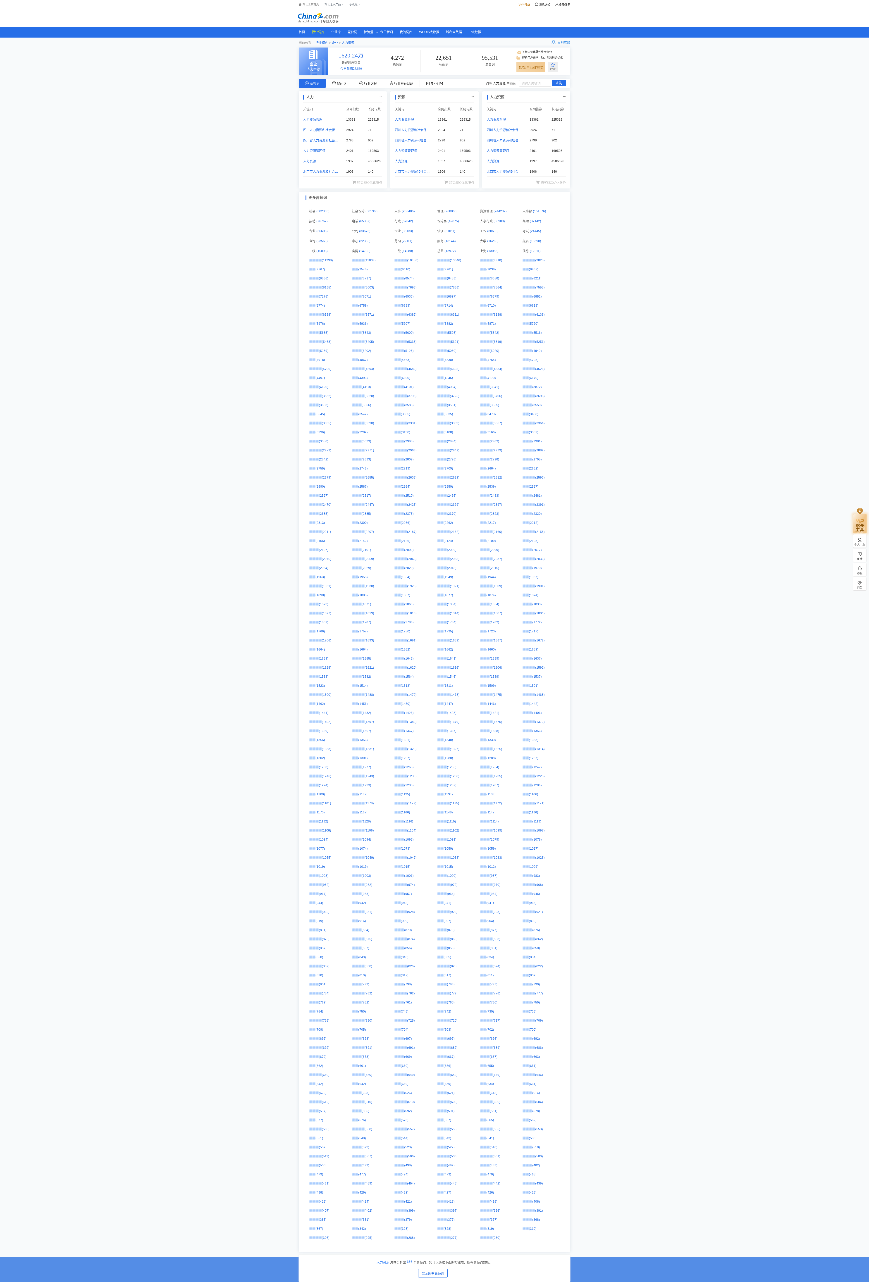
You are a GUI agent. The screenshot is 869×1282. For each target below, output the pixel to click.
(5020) (494, 351)
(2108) (533, 541)
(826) (411, 966)
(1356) (537, 731)
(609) (454, 1102)
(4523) (540, 369)
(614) (536, 1093)
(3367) (497, 423)
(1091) (451, 839)
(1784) (451, 622)
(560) (325, 1129)
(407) (325, 1210)
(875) (325, 939)
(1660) (491, 649)
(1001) (409, 875)
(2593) (540, 477)
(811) (490, 975)
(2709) (448, 468)
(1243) (369, 776)
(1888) (363, 595)
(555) (454, 1129)
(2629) (454, 477)
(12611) (535, 251)
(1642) (409, 658)
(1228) (540, 776)
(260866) (451, 211)
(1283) (323, 767)
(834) (490, 957)
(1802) (323, 622)
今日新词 (386, 32)
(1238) (454, 776)
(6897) (451, 296)
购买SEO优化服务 (369, 182)
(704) (404, 1029)
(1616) (454, 667)
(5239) (323, 351)
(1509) (491, 685)
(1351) (405, 740)
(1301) (363, 758)
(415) (493, 1201)
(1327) (454, 749)
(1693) (369, 640)
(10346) (455, 260)
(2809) (409, 459)
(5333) (412, 341)
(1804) (540, 613)
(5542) (494, 332)
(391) (539, 1210)
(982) (325, 884)
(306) (325, 1237)
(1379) (454, 722)
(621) (451, 1093)
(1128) (366, 821)
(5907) (405, 323)
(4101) (409, 387)
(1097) (540, 830)
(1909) (497, 586)
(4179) (491, 378)
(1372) (540, 722)
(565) (490, 1120)
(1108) (326, 830)
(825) (454, 966)
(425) (323, 1201)
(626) (408, 1093)
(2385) (323, 513)
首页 (302, 32)
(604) (539, 1102)
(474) (404, 1174)
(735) (325, 1020)
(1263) (409, 767)
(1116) (408, 821)
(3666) (366, 405)
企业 (335, 43)
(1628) (326, 667)
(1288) (448, 758)
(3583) (409, 405)
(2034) (323, 568)
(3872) (537, 387)
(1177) (411, 803)
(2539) (491, 486)
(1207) (451, 785)
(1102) (454, 830)
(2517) (366, 495)
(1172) (497, 803)
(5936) (363, 323)
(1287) (533, 758)
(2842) (323, 459)
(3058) (323, 441)
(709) (539, 1020)
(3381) (412, 423)
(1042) (412, 857)
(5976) (320, 323)
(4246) (448, 378)
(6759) (363, 305)
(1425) (409, 713)
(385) (323, 1219)
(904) (490, 921)
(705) (362, 1029)
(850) (536, 948)
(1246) (326, 776)
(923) (496, 912)
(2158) (540, 532)
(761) (408, 1002)
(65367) (364, 221)
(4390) (405, 378)
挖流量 (368, 32)
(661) (362, 1066)
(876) (536, 930)
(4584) (497, 369)
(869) (454, 939)
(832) (325, 966)
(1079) (494, 839)
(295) (368, 1237)
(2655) (369, 477)
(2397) (497, 504)
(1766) (320, 631)
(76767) (322, 221)
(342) (362, 1228)
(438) (319, 1192)
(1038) (454, 857)
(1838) (537, 604)
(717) (496, 1020)
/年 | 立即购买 (531, 66)
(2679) (326, 477)
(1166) (405, 812)
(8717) (366, 278)
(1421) (494, 713)
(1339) (491, 740)
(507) (368, 1156)
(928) (411, 912)
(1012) (491, 866)
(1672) (540, 640)
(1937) (533, 577)
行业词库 (318, 32)
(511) (325, 1156)
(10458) (412, 260)
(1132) (323, 821)
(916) (362, 921)
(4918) (320, 360)
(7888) (454, 287)
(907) (447, 921)
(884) (365, 930)
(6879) (494, 296)
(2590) (320, 486)
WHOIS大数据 (429, 32)
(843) (404, 957)
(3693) (323, 405)
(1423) (451, 713)
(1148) (448, 812)
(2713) (405, 468)
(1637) (537, 658)
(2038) (454, 559)
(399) (411, 1210)
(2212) (533, 522)
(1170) (320, 812)
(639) (404, 1084)
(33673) (364, 231)
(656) (447, 1066)
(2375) (409, 513)
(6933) (409, 296)
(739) (490, 1011)
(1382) (412, 722)
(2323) (494, 513)
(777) (539, 993)
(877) (493, 930)
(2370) (451, 513)
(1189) (491, 794)
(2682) (533, 468)
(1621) (369, 667)
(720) (454, 1020)
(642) (319, 1084)
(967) (323, 894)
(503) (454, 1156)
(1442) (533, 703)
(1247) (537, 767)
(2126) (405, 541)
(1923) (412, 586)
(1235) (497, 776)
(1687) (497, 640)
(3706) (497, 396)
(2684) (491, 468)
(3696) (540, 396)
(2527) (323, 495)
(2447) (369, 504)
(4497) (320, 378)
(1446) (491, 703)
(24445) (535, 231)
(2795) (537, 459)
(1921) (454, 586)
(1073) (405, 848)
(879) (408, 930)
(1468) (540, 694)
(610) (368, 1102)
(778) (496, 993)
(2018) (451, 568)
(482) (536, 1165)
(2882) (540, 450)
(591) (451, 1111)
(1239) (412, 776)
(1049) (369, 857)
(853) (451, 948)
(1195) (405, 794)
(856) (408, 948)
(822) (539, 966)
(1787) (366, 622)
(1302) (320, 758)
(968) (539, 884)
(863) (496, 939)
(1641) (451, 658)
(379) (408, 1219)
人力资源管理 (312, 119)
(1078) (537, 839)
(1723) (491, 631)
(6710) (491, 305)
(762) (365, 1002)
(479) (319, 1174)
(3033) (366, 441)
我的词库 (406, 32)
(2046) (412, 559)
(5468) (326, 341)
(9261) (448, 269)
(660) (404, 1066)
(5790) (533, 323)
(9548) (363, 269)
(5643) (366, 332)
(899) (533, 921)
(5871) (491, 323)
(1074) (363, 848)
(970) (496, 884)
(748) (404, 1011)
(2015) (494, 568)
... (381, 96)
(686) (539, 1047)
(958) (365, 894)
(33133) (407, 231)
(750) (362, 1011)
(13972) (450, 251)
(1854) (451, 604)
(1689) (454, 640)
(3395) (326, 423)
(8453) (451, 278)
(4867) (363, 360)
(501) (496, 1156)
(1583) (323, 676)
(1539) (494, 676)
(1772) (537, 622)
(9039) (491, 269)
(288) (411, 1237)
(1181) (326, 803)
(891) (323, 930)
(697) (408, 1038)
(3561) (451, 405)
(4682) (412, 369)
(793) (493, 984)
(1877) (448, 595)
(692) (536, 1038)
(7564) (497, 287)
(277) (454, 1237)
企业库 (336, 32)
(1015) (405, 866)
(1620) (412, 667)
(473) (447, 1174)
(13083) (493, 251)
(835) (447, 957)
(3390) (369, 423)
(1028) (540, 857)
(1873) (323, 604)
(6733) (405, 305)
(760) (451, 1002)
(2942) (454, 450)
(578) (536, 1111)
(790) (536, 984)
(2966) (412, 450)
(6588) (326, 314)
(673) (365, 1056)
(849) (362, 957)
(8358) (494, 278)
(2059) (369, 559)
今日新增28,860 (351, 68)
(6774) (320, 305)
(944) (319, 903)
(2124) (448, 541)
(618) (493, 1093)
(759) (536, 1002)
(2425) (412, 504)
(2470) (326, 504)
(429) (362, 1192)
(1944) (491, 577)
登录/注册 (564, 4)
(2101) (366, 550)
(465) (533, 1174)
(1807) (497, 613)
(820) (319, 975)
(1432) (366, 713)
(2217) (491, 522)
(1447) (448, 703)
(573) (404, 1120)
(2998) (409, 441)
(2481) (537, 495)
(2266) (405, 522)
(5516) (537, 332)
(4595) (454, 369)
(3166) (491, 432)
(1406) (537, 713)
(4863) (405, 360)
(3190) (405, 432)
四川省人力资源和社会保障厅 (320, 140)
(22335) (364, 241)
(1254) (494, 767)
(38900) (499, 221)
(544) (404, 1138)
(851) (493, 948)
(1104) (411, 830)
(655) (490, 1066)
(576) (362, 1120)
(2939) (497, 450)
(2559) (448, 486)
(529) (365, 1147)
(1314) (540, 749)
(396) (496, 1210)
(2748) (363, 468)
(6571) (369, 314)
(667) (451, 1056)
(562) (533, 1120)
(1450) (405, 703)
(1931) (326, 586)
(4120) (323, 387)
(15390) (535, 241)
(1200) (320, 794)
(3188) (448, 432)
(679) (323, 1056)
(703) (447, 1029)
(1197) (363, 794)
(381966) (372, 211)
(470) (490, 1174)
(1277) (366, 767)
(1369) (323, 731)
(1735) (448, 631)
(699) (323, 1038)
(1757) (363, 631)
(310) (533, 1228)
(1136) (533, 812)
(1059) (448, 848)
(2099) (409, 550)
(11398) (327, 260)
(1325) (497, 749)
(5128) (409, 351)
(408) (536, 1201)
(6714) (448, 305)
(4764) (491, 360)
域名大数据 (454, 32)
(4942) (537, 351)
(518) (493, 1147)
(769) (323, 1002)
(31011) (449, 231)
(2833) (366, 459)
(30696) (493, 231)
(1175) (454, 803)
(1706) (326, 640)
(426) (490, 1192)
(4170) (533, 378)
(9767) (320, 269)
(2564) (405, 486)
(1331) (369, 749)
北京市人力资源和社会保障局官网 (320, 172)
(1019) (320, 866)
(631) (533, 1084)
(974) (411, 884)
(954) (451, 894)
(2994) (451, 441)
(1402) (326, 722)
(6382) (412, 314)
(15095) (322, 251)
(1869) (409, 604)
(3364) (540, 423)
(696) (493, 1038)
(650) (325, 1075)
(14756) (364, 251)
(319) (490, 1228)
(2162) (454, 532)
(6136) (540, 314)
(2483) (494, 495)
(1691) (412, 640)
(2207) (369, 532)
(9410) (405, 269)
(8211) (537, 278)
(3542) (363, 414)
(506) (411, 1156)
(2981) (537, 441)
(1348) (448, 740)
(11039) (370, 260)
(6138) (497, 314)
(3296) (320, 432)
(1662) (405, 649)
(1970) (537, 568)
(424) (365, 1201)
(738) (533, 1011)
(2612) (497, 477)
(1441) (323, 713)
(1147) (491, 812)
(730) (368, 1020)
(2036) (540, 559)
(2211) (326, 532)
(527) (451, 1147)
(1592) (540, 667)
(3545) (320, 414)
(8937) (533, 269)
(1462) (320, 703)
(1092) (409, 839)
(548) (362, 1138)
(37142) (535, 221)
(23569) (322, 241)
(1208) (409, 785)
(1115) (451, 821)
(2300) (363, 522)
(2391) (540, 504)
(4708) (533, 360)
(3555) (494, 405)
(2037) (497, 559)
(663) (536, 1056)
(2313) (320, 522)
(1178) (369, 803)
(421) (408, 1201)
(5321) (454, 341)
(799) (365, 984)
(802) (533, 975)
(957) (408, 894)
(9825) (540, 260)
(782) (368, 993)
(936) (533, 903)
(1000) (451, 875)
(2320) (537, 513)
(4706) (326, 369)
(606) (496, 1102)
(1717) (533, 631)
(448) (454, 1183)
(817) (404, 975)
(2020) (409, 568)
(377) (451, 1219)
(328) (404, 1228)
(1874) (491, 595)
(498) (408, 1165)
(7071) (366, 296)
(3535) (405, 414)
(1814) (454, 613)
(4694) (369, 369)
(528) (408, 1147)
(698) (365, 1038)
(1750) (405, 631)
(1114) (494, 821)
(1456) (363, 703)
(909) (404, 921)
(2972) (326, 450)
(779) (454, 993)
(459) (368, 1183)
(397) (454, 1210)
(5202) (366, 351)
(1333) (533, 740)
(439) (539, 1183)
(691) (368, 1047)
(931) (368, 912)
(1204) (537, 785)
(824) (496, 966)
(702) (490, 1029)
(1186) (533, 794)
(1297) (405, 758)
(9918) (497, 260)
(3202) (363, 432)
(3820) (369, 396)
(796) (451, 984)
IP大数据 (475, 32)
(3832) (326, 396)
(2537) (533, 486)
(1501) (533, 685)
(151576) (539, 211)
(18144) (450, 241)
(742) (447, 1011)
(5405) (369, 341)
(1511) (448, 685)
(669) (408, 1056)
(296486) (408, 211)
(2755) (320, 468)
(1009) (533, 866)
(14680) (407, 251)
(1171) (539, 803)
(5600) (409, 332)
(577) (319, 1120)
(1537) (537, 676)
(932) (325, 912)
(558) (368, 1129)
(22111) (407, 241)
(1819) (369, 613)
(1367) (366, 731)
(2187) (412, 532)
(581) (493, 1111)
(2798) (451, 459)
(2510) (409, 495)
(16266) (493, 241)
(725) (411, 1020)
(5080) (451, 351)
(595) (365, 1111)
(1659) (533, 649)
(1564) (409, 676)
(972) (454, 884)
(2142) (363, 541)
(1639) (494, 658)
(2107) (323, 550)
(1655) (366, 658)
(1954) (405, 577)
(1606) (497, 667)
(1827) (326, 613)
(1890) (320, 595)
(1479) (412, 694)
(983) (536, 875)
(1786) (409, 622)
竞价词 (352, 32)
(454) (411, 1183)
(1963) (320, 577)
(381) (365, 1219)
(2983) (494, 441)
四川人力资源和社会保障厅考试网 (320, 130)
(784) (325, 993)
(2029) (366, 568)
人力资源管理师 (314, 151)
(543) (447, 1138)
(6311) (454, 314)
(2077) (537, 550)
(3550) (537, 405)
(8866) (323, 278)
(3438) (533, 414)
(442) (496, 1183)
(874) (411, 939)
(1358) (494, 731)
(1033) (497, 857)
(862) (539, 939)
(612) (325, 1102)
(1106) (369, 830)
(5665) (323, 332)
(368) (536, 1219)
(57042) (407, 221)
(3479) (491, 414)
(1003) (323, 875)
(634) (490, 1084)
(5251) (540, 341)
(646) (539, 1075)
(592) (408, 1111)
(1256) (451, 767)
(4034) (451, 387)
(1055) (326, 857)
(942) (362, 903)
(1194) (448, 794)
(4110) (366, 387)
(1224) (323, 785)
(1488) (369, 694)
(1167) (363, 812)
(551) (319, 1138)
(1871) (366, 604)
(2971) (369, 450)
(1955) (363, 577)
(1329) (412, 749)
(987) (493, 875)
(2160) (497, 532)
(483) (493, 1165)
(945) (536, 894)
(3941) (494, 387)
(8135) (326, 287)
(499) (365, 1165)
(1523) (320, 685)
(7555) (540, 287)
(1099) (497, 830)
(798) (408, 984)
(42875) (453, 221)
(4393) (363, 378)
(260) (496, 1237)
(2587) (363, 486)
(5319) (497, 341)
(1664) (320, 649)
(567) (447, 1120)
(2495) (451, 495)
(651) (533, 1066)
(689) (454, 1047)
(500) (539, 1156)
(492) (451, 1165)
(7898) (412, 287)
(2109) (491, 541)
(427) (447, 1192)
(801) (323, 984)
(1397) (369, 722)
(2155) (320, 541)
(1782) (494, 622)
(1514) (363, 685)
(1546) (451, 676)
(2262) (448, 522)
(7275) (323, 296)
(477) (362, 1174)
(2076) (326, 559)
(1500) (326, 694)
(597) (323, 1111)
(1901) (540, 586)
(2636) (412, 477)
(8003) (369, 287)
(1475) (497, 694)
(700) (533, 1029)
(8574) (409, 278)
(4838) (448, 360)
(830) (368, 966)
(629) (323, 1093)
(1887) (405, 595)
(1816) (412, 613)
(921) (539, 912)
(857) (323, 948)
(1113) (536, 821)
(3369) (454, 423)
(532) (323, 1147)
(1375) (497, 722)
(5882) (448, 323)
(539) (533, 1138)
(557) (411, 1129)
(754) (319, 1011)
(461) (325, 1183)
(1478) (454, 694)
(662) (319, 1066)
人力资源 (348, 43)
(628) (365, 1093)
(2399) (454, 504)
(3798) (412, 396)
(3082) (533, 432)
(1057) (533, 848)
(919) (319, 921)
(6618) (533, 305)
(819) (362, 975)
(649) (411, 1075)
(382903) (322, 211)
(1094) (323, 839)
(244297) (500, 211)
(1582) (366, 676)
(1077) (320, 848)
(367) (319, 1228)
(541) (490, 1138)
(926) (454, 912)
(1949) (448, 577)
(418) (451, 1201)
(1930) (369, 586)
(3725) (454, 396)
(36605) (322, 231)
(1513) (405, 685)
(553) (539, 1129)
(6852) (537, 296)
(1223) (366, 785)
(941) (447, 903)
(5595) (451, 332)
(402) (368, 1210)
